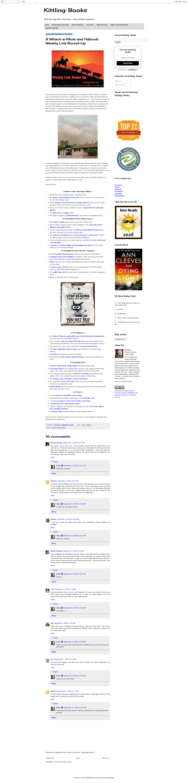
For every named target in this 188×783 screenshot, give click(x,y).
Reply (53, 457)
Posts (119, 81)
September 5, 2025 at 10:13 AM (75, 608)
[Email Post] (78, 425)
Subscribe (127, 63)
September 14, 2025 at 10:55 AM (75, 707)
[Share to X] (86, 425)
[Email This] (82, 425)
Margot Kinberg (56, 551)
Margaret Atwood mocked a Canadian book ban (72, 202)
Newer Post (50, 758)
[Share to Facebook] (88, 425)
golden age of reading (60, 213)
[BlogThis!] (84, 425)
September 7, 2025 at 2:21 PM (65, 659)
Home (47, 25)
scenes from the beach (89, 346)
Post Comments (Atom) (63, 762)
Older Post (105, 758)
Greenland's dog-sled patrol (63, 254)
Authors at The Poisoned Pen (119, 25)
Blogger (111, 778)
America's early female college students (64, 366)
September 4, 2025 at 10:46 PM (68, 519)
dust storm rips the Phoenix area (73, 341)
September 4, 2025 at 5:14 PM (74, 443)
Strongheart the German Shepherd (62, 257)
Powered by (122, 70)
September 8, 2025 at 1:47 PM (68, 691)
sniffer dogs (57, 272)
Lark (52, 589)
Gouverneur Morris (57, 368)
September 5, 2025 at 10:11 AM (75, 465)
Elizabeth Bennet (73, 215)
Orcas (52, 277)
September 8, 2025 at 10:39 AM (75, 642)
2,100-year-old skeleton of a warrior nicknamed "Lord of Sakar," (76, 235)
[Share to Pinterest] (90, 425)
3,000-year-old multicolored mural (87, 230)
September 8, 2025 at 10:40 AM (75, 676)
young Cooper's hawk (59, 267)
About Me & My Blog (51, 28)
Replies (55, 462)
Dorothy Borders (57, 443)
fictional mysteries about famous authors (65, 403)
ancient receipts (59, 222)
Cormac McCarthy (67, 381)
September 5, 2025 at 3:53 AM (73, 551)
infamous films (57, 411)
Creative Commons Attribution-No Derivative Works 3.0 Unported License (126, 395)
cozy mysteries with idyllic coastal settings (67, 395)
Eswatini (53, 354)
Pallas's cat (54, 262)
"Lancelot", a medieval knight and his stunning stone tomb (70, 245)
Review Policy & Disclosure (60, 25)
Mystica (53, 519)
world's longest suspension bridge (71, 357)
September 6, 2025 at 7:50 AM (64, 623)
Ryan (53, 659)
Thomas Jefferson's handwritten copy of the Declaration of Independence (79, 336)
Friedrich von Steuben (81, 373)
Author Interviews (101, 25)
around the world (88, 398)
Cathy (58, 465)
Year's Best (90, 25)
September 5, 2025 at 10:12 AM (75, 535)
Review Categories (78, 25)
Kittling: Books (65, 10)
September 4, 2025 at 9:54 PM (68, 481)
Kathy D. (54, 481)
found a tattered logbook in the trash (66, 197)
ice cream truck (67, 195)
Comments (121, 85)
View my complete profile (123, 381)
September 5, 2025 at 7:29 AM (65, 589)
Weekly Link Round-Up (58, 428)
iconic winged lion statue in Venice (65, 349)
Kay (52, 623)
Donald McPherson (56, 386)
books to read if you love (75, 401)
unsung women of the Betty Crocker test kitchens (70, 379)
